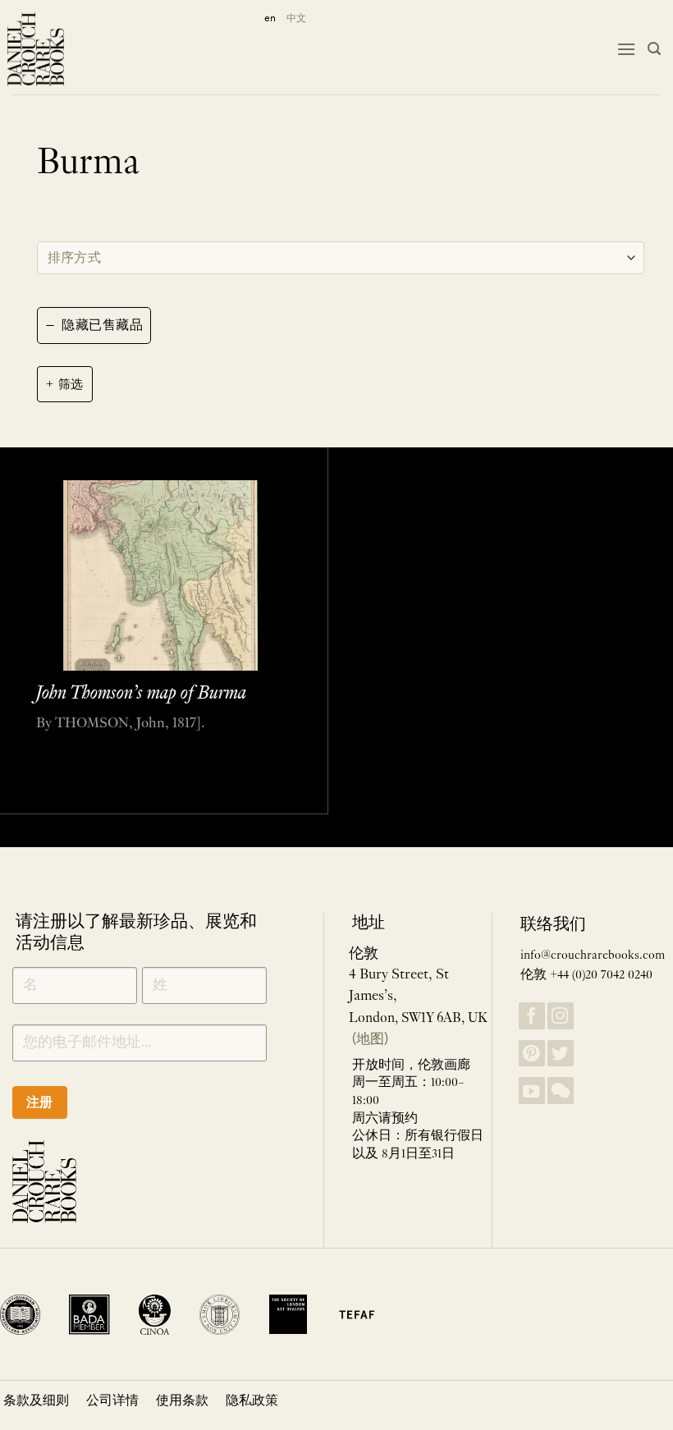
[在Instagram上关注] (560, 1015)
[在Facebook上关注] (532, 1015)
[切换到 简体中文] (296, 18)
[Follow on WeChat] (560, 1090)
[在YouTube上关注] (532, 1090)
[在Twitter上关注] (560, 1053)
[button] (626, 49)
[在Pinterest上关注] (532, 1053)
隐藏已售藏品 (94, 325)
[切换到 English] (267, 18)
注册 (39, 1102)
